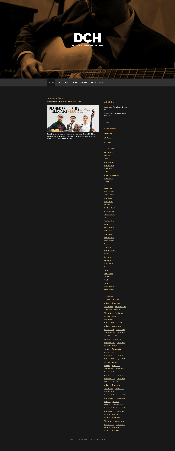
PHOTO (84, 83)
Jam (64, 101)
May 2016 (107, 428)
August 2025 (108, 310)
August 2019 (121, 378)
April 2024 (115, 316)
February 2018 (118, 405)
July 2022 (107, 336)
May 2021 (107, 349)
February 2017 (108, 421)
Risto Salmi (107, 260)
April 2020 (107, 365)
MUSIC (75, 83)
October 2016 (120, 424)
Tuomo (106, 283)
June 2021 (115, 346)
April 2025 (117, 310)
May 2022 (115, 336)
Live (79, 101)
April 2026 (107, 303)
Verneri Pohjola (109, 286)
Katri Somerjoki (109, 211)
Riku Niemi (107, 257)
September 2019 (109, 378)
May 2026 (116, 300)
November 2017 (109, 408)
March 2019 (116, 385)
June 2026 (107, 300)
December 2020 (109, 352)
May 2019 (116, 382)
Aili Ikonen (107, 155)
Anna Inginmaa (109, 162)
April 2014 (115, 431)
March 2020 (116, 365)
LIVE (59, 83)
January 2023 (116, 326)
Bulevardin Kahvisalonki (111, 175)
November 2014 (117, 428)
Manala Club (72, 101)
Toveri (106, 280)
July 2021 (107, 346)
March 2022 (107, 339)
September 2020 (109, 359)
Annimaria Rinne (109, 165)
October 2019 (120, 375)
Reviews (106, 254)
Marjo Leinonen (109, 227)
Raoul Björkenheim (110, 250)
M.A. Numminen (109, 221)
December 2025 (120, 306)
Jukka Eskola (108, 198)
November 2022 (109, 329)
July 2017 (107, 414)
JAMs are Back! (55, 98)
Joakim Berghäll (109, 191)
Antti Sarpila (108, 168)
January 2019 (119, 388)
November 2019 (109, 375)
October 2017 (120, 408)
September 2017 (109, 411)
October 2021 (117, 339)
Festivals (106, 182)
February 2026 (108, 306)
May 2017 (107, 418)
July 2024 (107, 316)
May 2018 (116, 401)
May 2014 (107, 431)
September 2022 (109, 333)
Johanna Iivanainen (110, 195)
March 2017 (116, 418)
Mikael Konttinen (109, 237)
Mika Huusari (108, 234)
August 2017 (121, 411)
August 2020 (121, 359)
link (105, 109)
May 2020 (115, 362)
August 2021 (121, 342)
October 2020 (120, 355)
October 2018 (120, 395)
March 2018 (107, 405)
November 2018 (109, 395)
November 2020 (109, 355)
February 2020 (108, 369)
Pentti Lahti (107, 247)
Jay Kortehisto (108, 188)
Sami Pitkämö (108, 263)
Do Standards (108, 178)
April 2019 (107, 385)
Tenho (106, 270)
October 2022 (120, 329)
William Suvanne (109, 290)
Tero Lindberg (108, 273)
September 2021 (109, 342)
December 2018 (109, 392)
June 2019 (107, 382)
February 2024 (108, 319)
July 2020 (107, 362)
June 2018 (107, 401)
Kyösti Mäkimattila (109, 214)
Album (106, 159)
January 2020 (119, 369)
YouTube (108, 142)
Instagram (108, 138)
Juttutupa (107, 205)
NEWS (51, 83)
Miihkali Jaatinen (109, 231)
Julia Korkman (108, 201)
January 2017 (119, 421)
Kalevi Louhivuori (109, 208)
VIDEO (93, 83)
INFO (101, 83)
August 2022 (121, 333)
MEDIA (66, 83)
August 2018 (121, 398)
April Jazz (107, 172)
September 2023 (109, 323)
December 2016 (109, 424)
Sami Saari (107, 267)
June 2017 (115, 414)
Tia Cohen (107, 277)
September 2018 (109, 398)
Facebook (108, 133)
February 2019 (108, 388)
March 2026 (116, 303)
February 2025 (108, 313)
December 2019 (109, 372)
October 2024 (119, 313)
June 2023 (120, 323)
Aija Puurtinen (108, 152)
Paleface (106, 244)
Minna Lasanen (109, 241)
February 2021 (117, 349)
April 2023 (107, 326)
